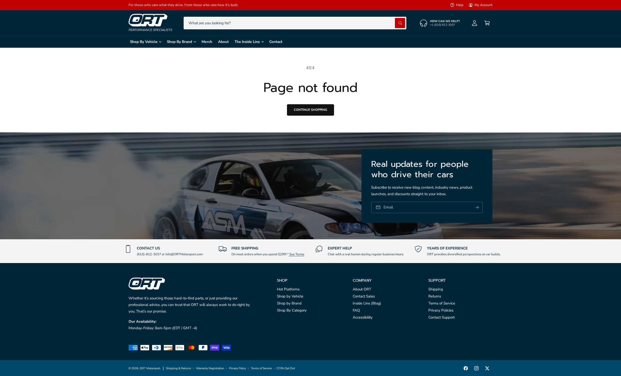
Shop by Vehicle (290, 296)
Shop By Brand (179, 41)
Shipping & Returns (178, 368)
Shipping (435, 289)
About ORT (362, 289)
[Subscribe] (477, 207)
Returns (434, 296)
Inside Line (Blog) (367, 303)
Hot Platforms (288, 289)
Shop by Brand (289, 303)
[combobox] (295, 23)
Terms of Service (441, 303)
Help (459, 5)
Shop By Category (292, 310)
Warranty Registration (210, 368)
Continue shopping (310, 110)
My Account (483, 5)
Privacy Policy (237, 368)
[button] (487, 23)
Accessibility (363, 317)
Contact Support (441, 317)
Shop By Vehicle (143, 41)
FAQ (356, 310)
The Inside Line (247, 41)
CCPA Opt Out (286, 368)
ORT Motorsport (150, 368)
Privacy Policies (440, 310)
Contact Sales (364, 296)
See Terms (296, 254)
